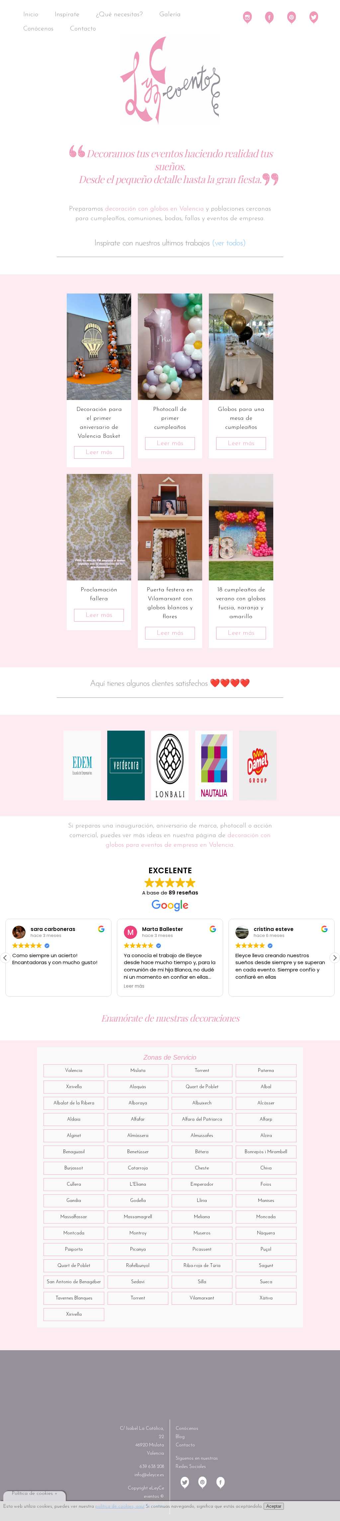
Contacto (83, 29)
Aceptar (273, 1506)
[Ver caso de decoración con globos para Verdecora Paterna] (126, 765)
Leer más (99, 452)
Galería (170, 14)
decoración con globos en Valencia (154, 209)
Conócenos (38, 29)
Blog (180, 1436)
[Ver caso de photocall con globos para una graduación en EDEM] (82, 765)
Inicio (30, 14)
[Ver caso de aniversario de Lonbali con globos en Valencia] (170, 765)
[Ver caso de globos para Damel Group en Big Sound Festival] (258, 765)
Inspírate (67, 14)
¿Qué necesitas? (119, 14)
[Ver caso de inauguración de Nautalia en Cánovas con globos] (214, 765)
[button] (335, 958)
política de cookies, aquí (119, 1506)
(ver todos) (229, 243)
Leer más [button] (134, 986)
